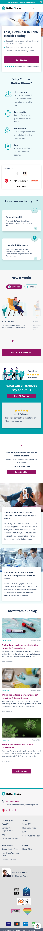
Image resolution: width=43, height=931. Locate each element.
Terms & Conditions (10, 838)
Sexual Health (6, 640)
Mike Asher (8, 662)
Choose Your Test (9, 859)
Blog (3, 834)
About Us (5, 824)
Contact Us (27, 824)
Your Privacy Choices (31, 836)
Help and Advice (29, 828)
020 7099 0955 (12, 801)
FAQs (24, 832)
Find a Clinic (27, 849)
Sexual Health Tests (10, 849)
